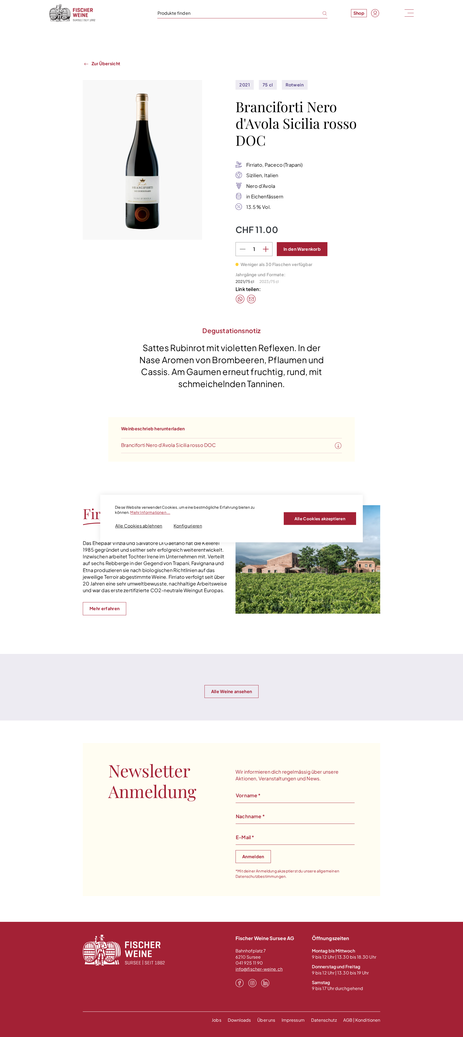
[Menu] (408, 13)
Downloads (239, 1020)
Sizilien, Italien (262, 175)
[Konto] (375, 13)
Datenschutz (324, 1020)
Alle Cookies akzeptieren (319, 518)
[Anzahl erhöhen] (265, 249)
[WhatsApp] (240, 299)
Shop (358, 13)
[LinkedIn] (265, 982)
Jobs (216, 1020)
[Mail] (251, 299)
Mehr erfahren (104, 608)
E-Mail (245, 837)
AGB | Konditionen (361, 1020)
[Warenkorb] (387, 13)
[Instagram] (252, 982)
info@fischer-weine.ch (259, 969)
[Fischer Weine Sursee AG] (72, 13)
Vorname (248, 795)
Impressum (293, 1020)
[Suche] (321, 13)
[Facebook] (240, 982)
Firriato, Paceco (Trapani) (274, 165)
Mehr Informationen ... (150, 512)
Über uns (266, 1020)
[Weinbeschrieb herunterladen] (338, 446)
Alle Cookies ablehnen (138, 526)
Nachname (250, 816)
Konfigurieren (188, 526)
